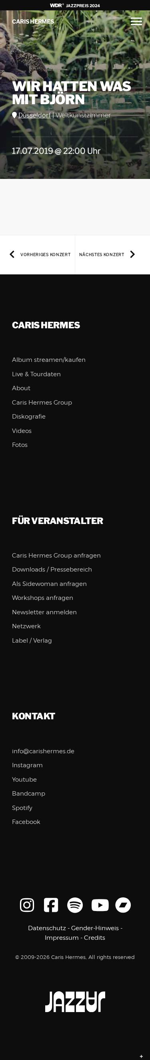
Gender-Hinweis (95, 928)
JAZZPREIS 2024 (82, 5)
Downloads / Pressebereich (52, 569)
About (21, 388)
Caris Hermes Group (42, 402)
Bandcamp (28, 793)
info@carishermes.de (43, 751)
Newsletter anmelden (44, 612)
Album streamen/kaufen (49, 359)
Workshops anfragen (42, 597)
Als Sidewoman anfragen (49, 584)
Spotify (22, 808)
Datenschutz (47, 928)
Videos (22, 431)
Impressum (62, 937)
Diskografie (29, 416)
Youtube (24, 779)
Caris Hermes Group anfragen (56, 555)
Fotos (20, 445)
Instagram (27, 765)
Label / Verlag (32, 640)
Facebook (26, 822)
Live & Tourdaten (36, 374)
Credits (94, 937)
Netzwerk (26, 626)
